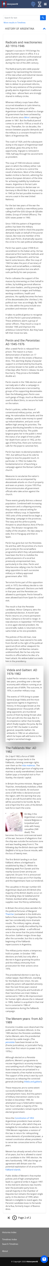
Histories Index (9, 1232)
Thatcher (10, 914)
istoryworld (12, 4)
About (5, 1251)
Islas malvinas (28, 765)
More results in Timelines (15, 22)
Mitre (26, 117)
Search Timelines (10, 1244)
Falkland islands (13, 1169)
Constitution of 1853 (24, 1118)
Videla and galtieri (32, 1081)
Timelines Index (9, 1239)
